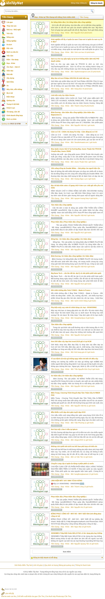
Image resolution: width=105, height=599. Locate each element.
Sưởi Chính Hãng (81, 301)
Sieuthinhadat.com (81, 142)
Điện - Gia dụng (12, 60)
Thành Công (79, 106)
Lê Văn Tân (78, 457)
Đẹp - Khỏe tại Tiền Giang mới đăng (48, 17)
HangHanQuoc (80, 318)
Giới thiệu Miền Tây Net (23, 565)
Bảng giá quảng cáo (66, 565)
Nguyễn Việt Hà (80, 125)
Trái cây (10, 33)
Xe (8, 86)
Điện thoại (10, 97)
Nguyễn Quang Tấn (81, 544)
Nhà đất (10, 74)
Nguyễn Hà (78, 33)
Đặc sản (10, 48)
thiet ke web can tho (8, 596)
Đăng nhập (75, 3)
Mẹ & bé (10, 93)
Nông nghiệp (11, 41)
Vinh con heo (79, 52)
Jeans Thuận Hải (80, 162)
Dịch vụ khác (12, 119)
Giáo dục (10, 71)
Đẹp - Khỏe (11, 63)
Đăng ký (84, 3)
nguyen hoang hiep (81, 198)
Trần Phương (79, 423)
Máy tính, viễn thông (14, 89)
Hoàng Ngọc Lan (80, 179)
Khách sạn (11, 108)
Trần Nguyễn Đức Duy (82, 369)
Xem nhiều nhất (69, 17)
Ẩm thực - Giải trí (13, 67)
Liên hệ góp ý (38, 565)
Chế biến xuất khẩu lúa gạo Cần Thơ (30, 596)
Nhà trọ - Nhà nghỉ (14, 30)
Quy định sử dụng (51, 565)
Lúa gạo (10, 22)
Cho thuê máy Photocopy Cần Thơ (58, 596)
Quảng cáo (11, 100)
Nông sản (10, 37)
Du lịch (9, 45)
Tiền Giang (7, 17)
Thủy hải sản (11, 26)
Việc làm (10, 56)
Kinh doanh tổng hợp (15, 115)
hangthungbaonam (81, 474)
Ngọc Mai (77, 527)
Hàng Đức (78, 89)
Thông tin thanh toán (83, 565)
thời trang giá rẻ (80, 352)
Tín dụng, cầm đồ (13, 112)
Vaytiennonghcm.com (82, 72)
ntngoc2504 (78, 440)
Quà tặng (10, 82)
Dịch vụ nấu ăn (12, 52)
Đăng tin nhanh (96, 3)
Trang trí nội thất (13, 104)
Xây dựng (10, 78)
